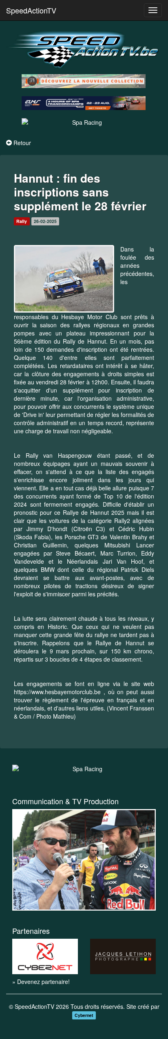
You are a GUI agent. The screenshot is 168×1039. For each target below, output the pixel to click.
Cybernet (84, 1015)
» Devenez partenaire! (41, 981)
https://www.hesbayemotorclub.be (57, 692)
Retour (22, 143)
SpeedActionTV (31, 10)
